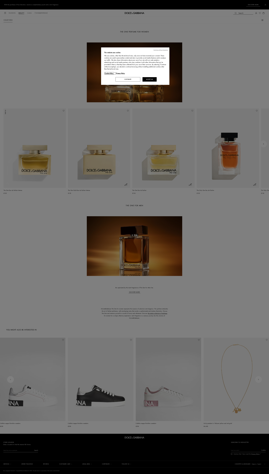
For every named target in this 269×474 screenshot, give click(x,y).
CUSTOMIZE (127, 79)
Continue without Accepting (161, 50)
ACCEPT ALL (149, 79)
